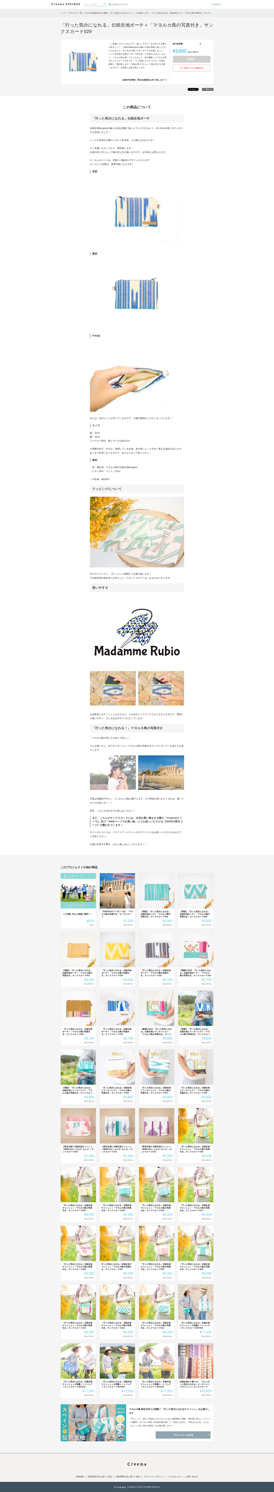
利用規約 (80, 1476)
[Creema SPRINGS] (65, 3)
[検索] (105, 4)
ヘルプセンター (175, 1476)
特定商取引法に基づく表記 (128, 1476)
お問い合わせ (192, 1476)
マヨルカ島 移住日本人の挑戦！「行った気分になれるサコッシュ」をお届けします (169, 1411)
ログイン (217, 4)
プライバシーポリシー (154, 1476)
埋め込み (209, 89)
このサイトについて (119, 4)
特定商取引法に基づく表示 (100, 1476)
